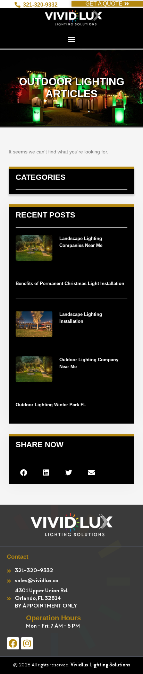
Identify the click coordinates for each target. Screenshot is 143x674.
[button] (71, 39)
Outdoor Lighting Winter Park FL (51, 404)
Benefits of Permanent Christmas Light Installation (70, 283)
